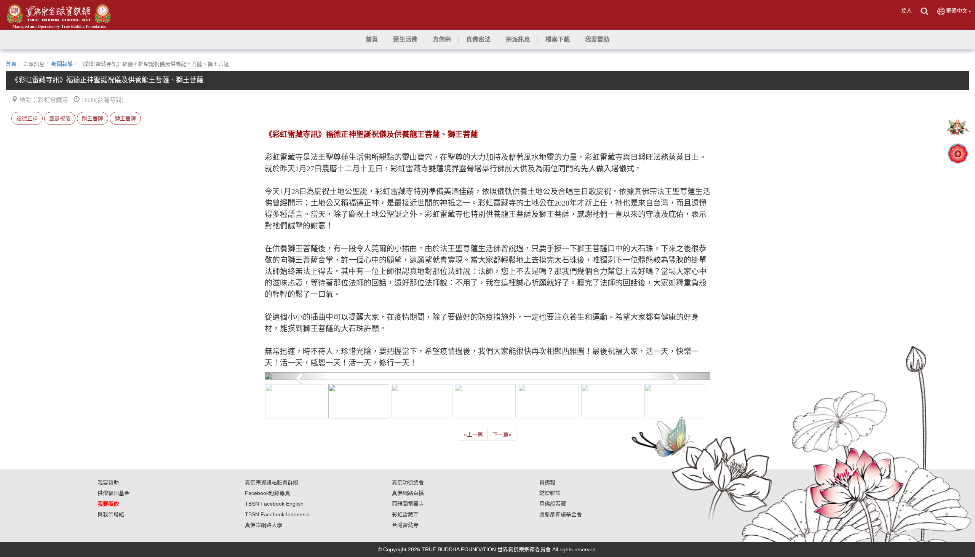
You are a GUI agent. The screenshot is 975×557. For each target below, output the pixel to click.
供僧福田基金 (113, 493)
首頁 (11, 64)
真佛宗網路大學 (263, 525)
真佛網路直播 (408, 493)
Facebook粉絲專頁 (267, 493)
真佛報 (547, 482)
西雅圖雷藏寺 (408, 504)
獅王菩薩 (125, 118)
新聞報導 (62, 64)
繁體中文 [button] (956, 11)
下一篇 (501, 434)
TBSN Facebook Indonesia (277, 514)
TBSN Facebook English (274, 504)
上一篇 (473, 434)
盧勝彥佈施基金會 (560, 514)
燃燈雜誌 (550, 493)
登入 (906, 10)
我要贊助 (108, 482)
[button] (405, 39)
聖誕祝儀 (59, 118)
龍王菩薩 (92, 118)
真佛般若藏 (552, 504)
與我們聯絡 (111, 514)
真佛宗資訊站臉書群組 (271, 482)
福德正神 (27, 118)
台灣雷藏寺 (405, 525)
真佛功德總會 (408, 482)
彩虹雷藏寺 (405, 514)
